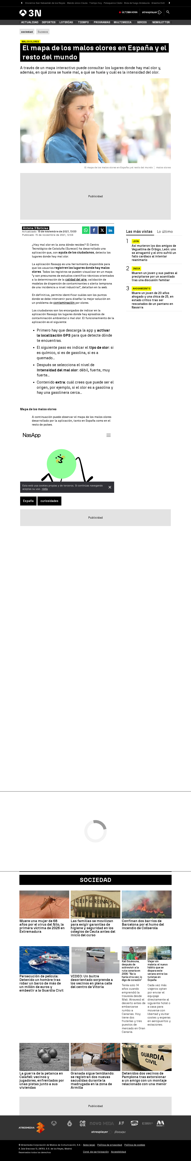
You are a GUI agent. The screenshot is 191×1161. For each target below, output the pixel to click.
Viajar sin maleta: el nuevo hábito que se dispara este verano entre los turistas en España (158, 971)
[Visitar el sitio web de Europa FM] (147, 1123)
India (136, 268)
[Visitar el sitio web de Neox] (82, 1123)
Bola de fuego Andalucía (137, 3)
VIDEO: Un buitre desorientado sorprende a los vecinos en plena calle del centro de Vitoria (92, 981)
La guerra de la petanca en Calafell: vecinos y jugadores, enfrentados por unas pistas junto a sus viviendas (41, 1080)
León (136, 241)
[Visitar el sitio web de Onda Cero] (134, 1123)
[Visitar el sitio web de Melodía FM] (160, 1123)
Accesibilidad (118, 1151)
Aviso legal (89, 1144)
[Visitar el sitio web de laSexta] (69, 1123)
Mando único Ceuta (77, 3)
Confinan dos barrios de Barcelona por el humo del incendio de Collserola (143, 924)
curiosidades (49, 501)
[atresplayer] (152, 12)
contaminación (64, 302)
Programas (102, 22)
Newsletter (161, 22)
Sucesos (43, 31)
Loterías (66, 22)
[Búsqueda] (168, 12)
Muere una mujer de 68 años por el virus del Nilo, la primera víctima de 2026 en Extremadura (42, 926)
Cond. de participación (96, 1151)
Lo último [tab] (165, 232)
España (28, 501)
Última (129, 12)
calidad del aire (76, 279)
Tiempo (83, 22)
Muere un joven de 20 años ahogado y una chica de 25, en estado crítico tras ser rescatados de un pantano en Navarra (152, 300)
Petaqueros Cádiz (113, 3)
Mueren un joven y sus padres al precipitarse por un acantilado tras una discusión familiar (154, 276)
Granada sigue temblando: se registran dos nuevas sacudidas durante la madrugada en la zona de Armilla (92, 1080)
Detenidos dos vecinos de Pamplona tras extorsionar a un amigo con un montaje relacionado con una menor (144, 1079)
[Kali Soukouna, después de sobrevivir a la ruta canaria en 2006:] (134, 953)
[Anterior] (21, 3)
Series (142, 22)
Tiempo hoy (95, 3)
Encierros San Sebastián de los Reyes (45, 3)
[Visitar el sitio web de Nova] (95, 1123)
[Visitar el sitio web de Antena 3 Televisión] (56, 1123)
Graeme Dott (158, 3)
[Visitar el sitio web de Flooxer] (120, 1132)
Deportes (48, 22)
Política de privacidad (109, 1144)
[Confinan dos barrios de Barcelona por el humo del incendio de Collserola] (147, 905)
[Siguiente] (169, 3)
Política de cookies (134, 1144)
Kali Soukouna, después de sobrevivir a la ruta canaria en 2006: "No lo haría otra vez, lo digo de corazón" (132, 971)
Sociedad (95, 880)
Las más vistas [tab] (139, 232)
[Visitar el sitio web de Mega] (108, 1123)
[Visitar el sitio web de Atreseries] (121, 1123)
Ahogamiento (141, 288)
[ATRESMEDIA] (32, 1128)
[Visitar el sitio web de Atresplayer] (102, 1132)
